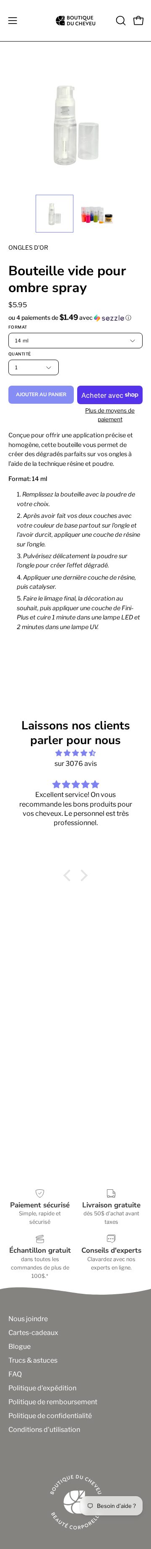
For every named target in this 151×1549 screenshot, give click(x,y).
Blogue (19, 1346)
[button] (120, 20)
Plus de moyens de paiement (110, 415)
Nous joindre (28, 1319)
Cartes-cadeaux (33, 1333)
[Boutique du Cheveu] (75, 20)
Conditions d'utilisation (44, 1430)
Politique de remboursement (52, 1402)
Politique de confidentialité (50, 1416)
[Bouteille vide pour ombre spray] (54, 213)
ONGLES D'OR (28, 247)
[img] (75, 753)
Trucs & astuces (32, 1360)
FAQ (15, 1374)
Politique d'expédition (42, 1388)
